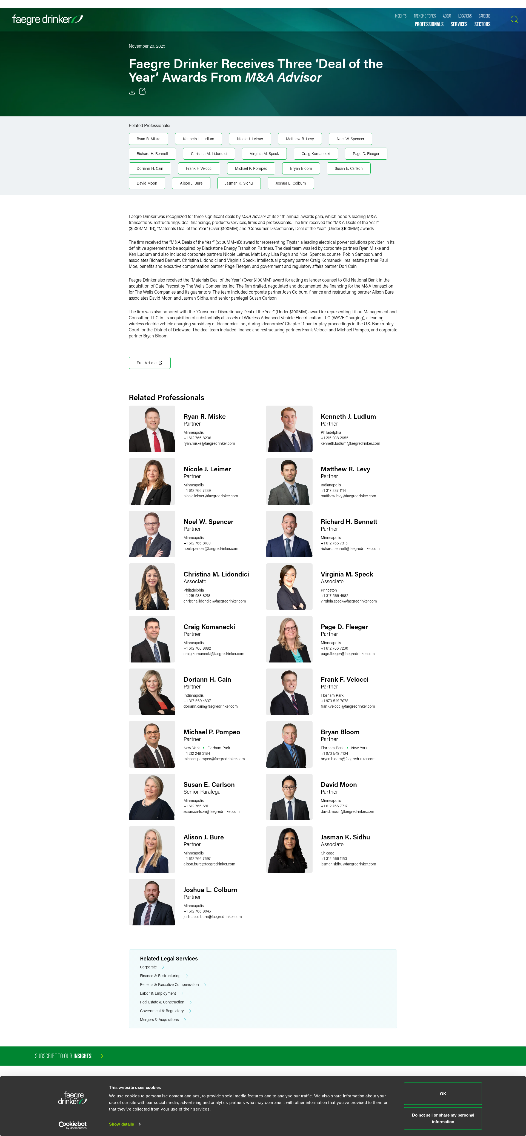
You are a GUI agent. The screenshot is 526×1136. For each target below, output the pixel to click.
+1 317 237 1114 (333, 490)
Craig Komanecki (316, 153)
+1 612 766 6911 (197, 805)
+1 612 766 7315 (334, 543)
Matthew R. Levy (300, 138)
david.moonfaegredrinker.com (347, 811)
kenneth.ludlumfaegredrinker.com (350, 443)
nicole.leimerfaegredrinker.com (211, 495)
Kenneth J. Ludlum (198, 138)
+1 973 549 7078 (334, 700)
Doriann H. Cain (150, 168)
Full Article (146, 362)
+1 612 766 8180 (197, 543)
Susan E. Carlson (349, 168)
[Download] (132, 91)
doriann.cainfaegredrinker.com (211, 706)
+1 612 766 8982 (197, 648)
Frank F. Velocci (199, 168)
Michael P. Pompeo (251, 168)
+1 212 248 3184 (197, 753)
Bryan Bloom (301, 168)
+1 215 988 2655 (334, 437)
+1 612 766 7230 (334, 648)
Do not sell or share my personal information (443, 1118)
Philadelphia (331, 432)
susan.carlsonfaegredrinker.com (212, 811)
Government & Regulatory (162, 1010)
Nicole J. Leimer (250, 138)
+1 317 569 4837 (197, 700)
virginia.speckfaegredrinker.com (349, 601)
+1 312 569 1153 (334, 858)
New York (192, 747)
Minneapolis (194, 432)
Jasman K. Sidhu (239, 183)
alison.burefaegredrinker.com (209, 864)
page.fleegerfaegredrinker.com (348, 653)
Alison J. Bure (191, 183)
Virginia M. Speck (264, 153)
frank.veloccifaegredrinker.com (348, 706)
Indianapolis (331, 484)
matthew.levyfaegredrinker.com (348, 495)
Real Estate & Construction (162, 1002)
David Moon (147, 183)
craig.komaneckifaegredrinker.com (214, 653)
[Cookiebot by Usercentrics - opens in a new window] (73, 1125)
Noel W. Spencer (350, 138)
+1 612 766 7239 (197, 490)
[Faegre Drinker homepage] (47, 20)
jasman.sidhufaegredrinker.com (348, 864)
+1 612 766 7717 (334, 805)
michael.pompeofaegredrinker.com (214, 758)
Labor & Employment (158, 993)
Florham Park (332, 695)
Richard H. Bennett (152, 153)
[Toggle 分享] (142, 91)
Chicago (328, 853)
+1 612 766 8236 (197, 437)
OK (443, 1093)
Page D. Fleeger (366, 153)
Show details (121, 1124)
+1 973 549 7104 (334, 753)
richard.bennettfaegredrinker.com (350, 548)
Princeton (329, 590)
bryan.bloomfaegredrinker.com (348, 758)
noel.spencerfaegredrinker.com (211, 548)
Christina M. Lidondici (209, 153)
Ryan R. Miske (148, 138)
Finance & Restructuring (160, 975)
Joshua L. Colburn (291, 183)
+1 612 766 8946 (197, 911)
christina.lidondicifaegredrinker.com (215, 601)
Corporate (148, 966)
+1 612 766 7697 (197, 858)
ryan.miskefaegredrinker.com (209, 443)
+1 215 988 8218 (197, 595)
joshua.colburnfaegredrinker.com (213, 916)
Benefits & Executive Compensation (169, 984)
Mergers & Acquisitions (159, 1019)
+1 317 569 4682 (334, 595)
